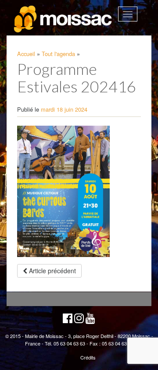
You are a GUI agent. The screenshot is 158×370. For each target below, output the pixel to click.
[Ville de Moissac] (63, 19)
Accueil (26, 53)
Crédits (88, 357)
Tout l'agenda (58, 53)
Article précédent (51, 270)
